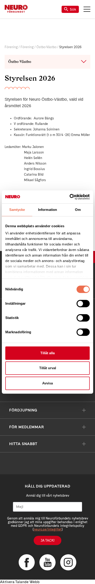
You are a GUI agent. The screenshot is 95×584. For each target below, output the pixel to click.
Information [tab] (47, 210)
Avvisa (47, 383)
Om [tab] (78, 210)
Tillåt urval (47, 368)
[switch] (83, 303)
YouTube (47, 562)
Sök (73, 9)
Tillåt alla (47, 353)
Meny (86, 9)
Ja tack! (47, 540)
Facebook (27, 562)
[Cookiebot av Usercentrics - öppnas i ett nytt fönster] (69, 197)
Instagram (68, 562)
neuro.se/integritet (48, 529)
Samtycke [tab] (17, 210)
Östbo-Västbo (46, 47)
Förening (11, 47)
